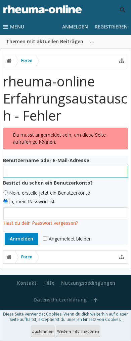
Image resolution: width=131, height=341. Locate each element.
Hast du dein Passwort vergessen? (40, 223)
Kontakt (27, 283)
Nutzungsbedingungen (88, 283)
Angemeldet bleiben (69, 238)
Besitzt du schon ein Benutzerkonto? (48, 183)
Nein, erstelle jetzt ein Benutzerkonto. (49, 193)
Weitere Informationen (78, 331)
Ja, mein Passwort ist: (32, 201)
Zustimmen (42, 331)
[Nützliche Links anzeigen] (122, 60)
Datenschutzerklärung (60, 299)
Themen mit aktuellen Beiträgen (44, 41)
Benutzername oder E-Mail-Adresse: (47, 160)
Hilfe (48, 283)
